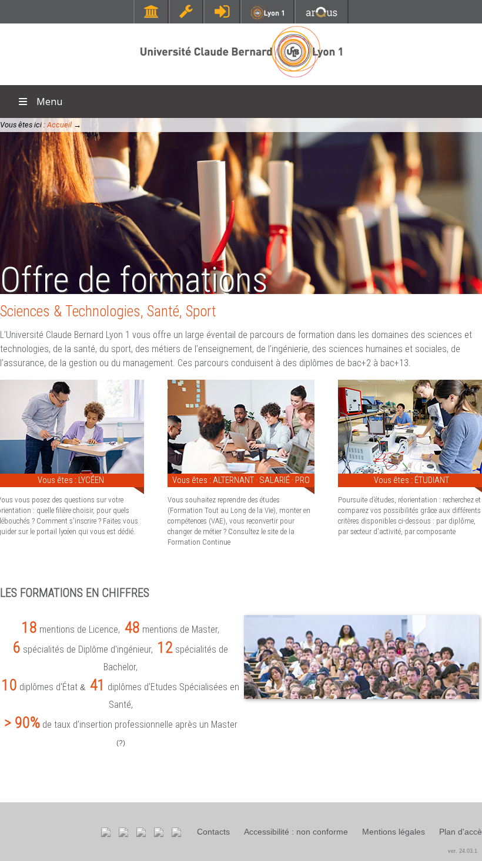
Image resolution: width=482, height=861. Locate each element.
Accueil (59, 124)
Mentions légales (393, 831)
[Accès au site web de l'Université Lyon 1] (267, 18)
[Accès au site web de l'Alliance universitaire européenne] (321, 17)
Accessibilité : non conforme (296, 831)
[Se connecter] (222, 11)
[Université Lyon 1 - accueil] (241, 79)
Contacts (213, 831)
